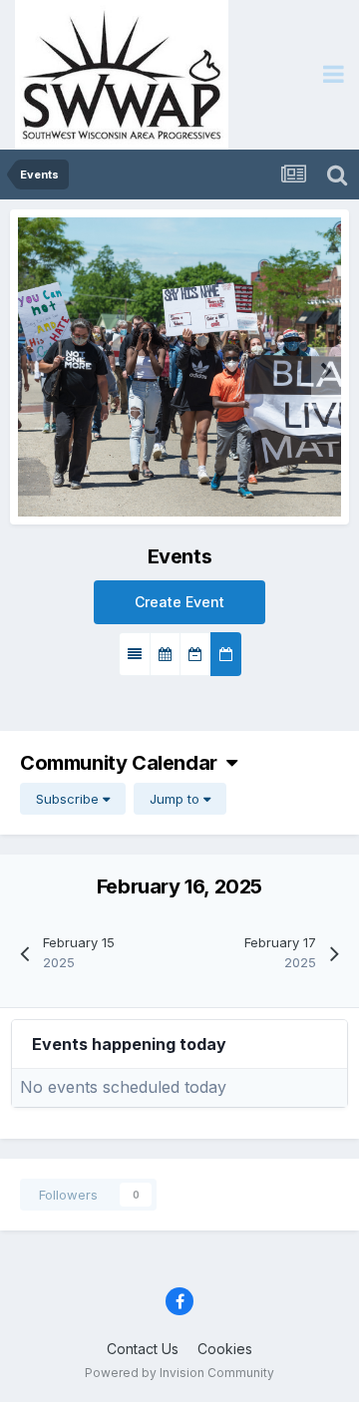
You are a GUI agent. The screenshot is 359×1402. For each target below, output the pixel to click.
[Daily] (225, 654)
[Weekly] (195, 654)
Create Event (179, 601)
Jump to (176, 799)
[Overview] (135, 654)
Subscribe (69, 799)
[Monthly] (165, 654)
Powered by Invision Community (179, 1372)
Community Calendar (123, 763)
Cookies (224, 1348)
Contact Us (143, 1348)
